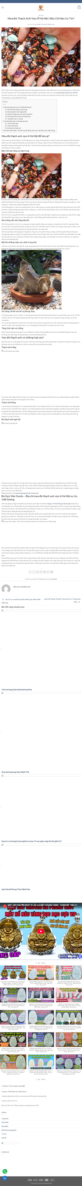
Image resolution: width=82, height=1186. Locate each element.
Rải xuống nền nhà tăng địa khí (16, 112)
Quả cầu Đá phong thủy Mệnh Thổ (15, 772)
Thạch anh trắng (12, 123)
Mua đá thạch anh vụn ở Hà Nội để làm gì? (18, 107)
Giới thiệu (5, 1122)
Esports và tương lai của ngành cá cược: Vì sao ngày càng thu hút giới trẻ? (32, 841)
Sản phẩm (5, 1126)
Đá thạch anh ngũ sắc (14, 128)
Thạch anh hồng (12, 126)
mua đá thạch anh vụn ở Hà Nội (67, 93)
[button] (43, 963)
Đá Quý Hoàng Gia (48, 24)
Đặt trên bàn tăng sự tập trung (17, 109)
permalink (54, 579)
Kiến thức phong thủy (9, 1130)
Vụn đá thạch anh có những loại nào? (16, 121)
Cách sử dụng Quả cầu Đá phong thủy (17, 689)
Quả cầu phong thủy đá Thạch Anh (27, 493)
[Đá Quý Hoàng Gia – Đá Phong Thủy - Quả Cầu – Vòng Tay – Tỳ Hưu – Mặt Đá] (41, 7)
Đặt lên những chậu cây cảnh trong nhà (19, 114)
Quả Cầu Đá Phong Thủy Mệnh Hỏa (16, 889)
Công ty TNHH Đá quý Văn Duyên (59, 504)
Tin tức (41, 15)
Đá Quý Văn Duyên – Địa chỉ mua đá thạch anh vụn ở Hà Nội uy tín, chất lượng (29, 130)
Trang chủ (5, 1118)
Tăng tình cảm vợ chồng (15, 119)
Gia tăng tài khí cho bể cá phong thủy (19, 116)
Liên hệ (4, 1138)
